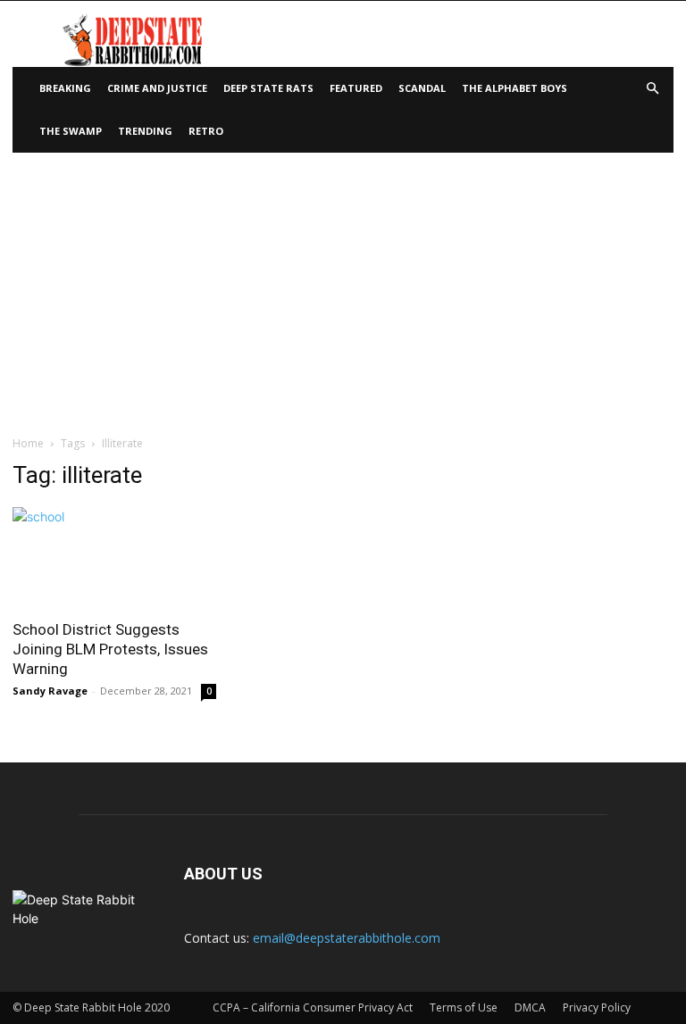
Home (28, 443)
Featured (356, 88)
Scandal (422, 88)
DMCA (530, 1007)
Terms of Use (464, 1007)
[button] (652, 88)
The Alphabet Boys (514, 88)
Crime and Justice (157, 88)
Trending (145, 130)
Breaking (65, 88)
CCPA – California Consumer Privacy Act (313, 1007)
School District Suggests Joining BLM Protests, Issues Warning (110, 649)
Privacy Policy (597, 1007)
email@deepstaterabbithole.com (346, 937)
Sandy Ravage (50, 690)
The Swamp (70, 130)
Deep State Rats (268, 88)
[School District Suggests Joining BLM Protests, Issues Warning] (114, 557)
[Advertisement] (343, 287)
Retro (205, 130)
